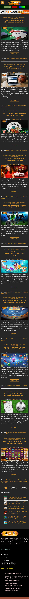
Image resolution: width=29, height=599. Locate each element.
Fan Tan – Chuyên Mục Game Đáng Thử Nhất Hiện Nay (17, 512)
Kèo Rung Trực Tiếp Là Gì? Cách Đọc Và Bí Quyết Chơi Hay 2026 (17, 517)
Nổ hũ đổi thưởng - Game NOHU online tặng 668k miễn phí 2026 (15, 439)
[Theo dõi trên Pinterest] (7, 563)
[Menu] (2, 2)
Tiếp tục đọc (14, 53)
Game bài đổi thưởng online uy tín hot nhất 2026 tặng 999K (14, 18)
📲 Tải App (21, 7)
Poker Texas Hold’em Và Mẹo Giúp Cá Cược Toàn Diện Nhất (17, 497)
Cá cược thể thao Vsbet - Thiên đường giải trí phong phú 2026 (14, 65)
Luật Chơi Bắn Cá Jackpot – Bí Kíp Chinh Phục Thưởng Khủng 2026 (14, 253)
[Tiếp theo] (25, 488)
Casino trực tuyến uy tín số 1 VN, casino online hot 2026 (14, 345)
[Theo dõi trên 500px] (12, 563)
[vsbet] (14, 2)
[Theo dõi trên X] (2, 563)
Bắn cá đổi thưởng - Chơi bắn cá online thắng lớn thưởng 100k (14, 250)
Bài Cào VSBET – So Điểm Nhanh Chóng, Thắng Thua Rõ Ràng (17, 507)
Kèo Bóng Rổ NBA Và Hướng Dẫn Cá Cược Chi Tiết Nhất (17, 502)
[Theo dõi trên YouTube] (10, 563)
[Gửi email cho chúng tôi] (5, 563)
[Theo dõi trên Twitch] (14, 563)
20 (22, 487)
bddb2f (21, 72)
